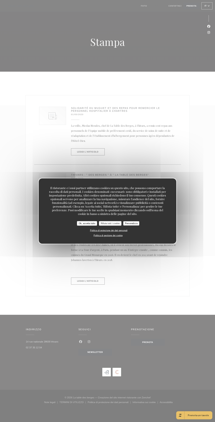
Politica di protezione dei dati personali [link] (108, 230)
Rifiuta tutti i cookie (110, 223)
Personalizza (131, 223)
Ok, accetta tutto (87, 223)
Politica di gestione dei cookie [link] (108, 235)
